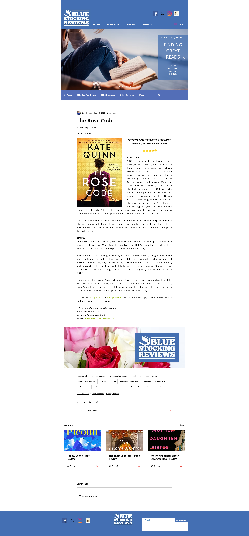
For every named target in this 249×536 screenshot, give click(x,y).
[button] (132, 24)
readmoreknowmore (118, 376)
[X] (162, 13)
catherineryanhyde (102, 387)
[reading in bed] (126, 86)
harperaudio (119, 387)
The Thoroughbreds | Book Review (124, 457)
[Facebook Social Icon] (155, 13)
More (141, 95)
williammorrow (84, 387)
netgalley (147, 381)
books (113, 381)
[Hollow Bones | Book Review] (82, 440)
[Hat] (122, 86)
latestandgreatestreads (129, 381)
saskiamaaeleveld (135, 387)
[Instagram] (169, 13)
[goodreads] (176, 13)
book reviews (151, 376)
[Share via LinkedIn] (90, 402)
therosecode (165, 387)
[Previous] (65, 59)
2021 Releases (83, 393)
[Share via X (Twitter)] (84, 402)
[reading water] (119, 86)
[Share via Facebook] (78, 402)
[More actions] (170, 112)
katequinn (151, 387)
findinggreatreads (99, 376)
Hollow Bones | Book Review (79, 457)
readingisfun (136, 376)
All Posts (68, 95)
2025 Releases (108, 95)
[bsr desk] (130, 86)
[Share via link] (97, 402)
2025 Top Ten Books (86, 95)
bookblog (103, 381)
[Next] (184, 59)
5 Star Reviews (127, 95)
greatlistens (160, 381)
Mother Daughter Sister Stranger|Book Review (165, 457)
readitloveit (82, 376)
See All (182, 425)
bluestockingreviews (86, 381)
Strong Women (112, 393)
